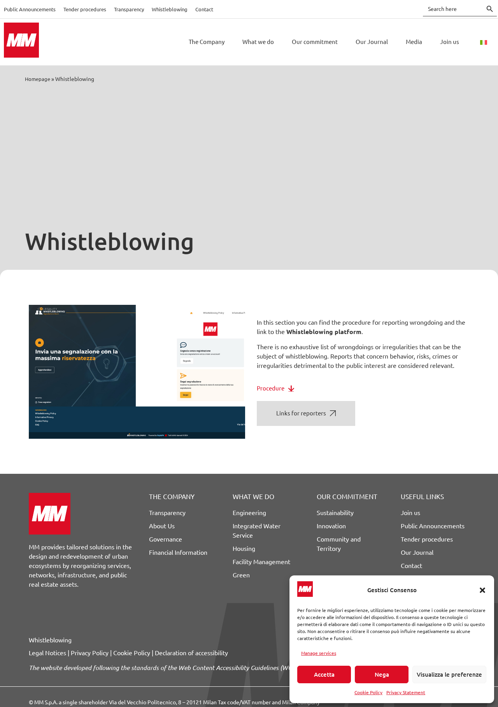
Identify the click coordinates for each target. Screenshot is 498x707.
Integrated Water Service (257, 530)
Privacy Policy (90, 652)
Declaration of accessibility (191, 652)
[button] (482, 590)
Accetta (324, 674)
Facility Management (261, 561)
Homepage (37, 79)
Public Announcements (30, 9)
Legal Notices (47, 652)
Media (414, 42)
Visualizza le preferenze (449, 674)
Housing (244, 548)
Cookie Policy (368, 692)
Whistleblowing (170, 9)
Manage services (318, 653)
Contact (204, 9)
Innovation (331, 525)
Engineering (249, 512)
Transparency (129, 9)
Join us (449, 42)
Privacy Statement (405, 692)
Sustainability (335, 512)
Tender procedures (84, 9)
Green (241, 575)
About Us (162, 525)
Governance (165, 539)
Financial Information (178, 552)
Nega (382, 674)
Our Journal (372, 42)
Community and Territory (339, 544)
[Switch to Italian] (483, 42)
